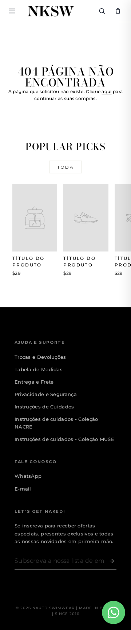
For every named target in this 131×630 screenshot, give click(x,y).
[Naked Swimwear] (51, 11)
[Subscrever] (110, 561)
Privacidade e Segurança (46, 394)
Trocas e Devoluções (40, 357)
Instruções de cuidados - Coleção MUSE (64, 439)
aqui (106, 91)
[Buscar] (102, 11)
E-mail (23, 489)
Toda (65, 167)
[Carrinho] (118, 11)
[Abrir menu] (13, 11)
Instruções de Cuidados (44, 407)
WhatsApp (28, 476)
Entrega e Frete (34, 382)
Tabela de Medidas (39, 369)
